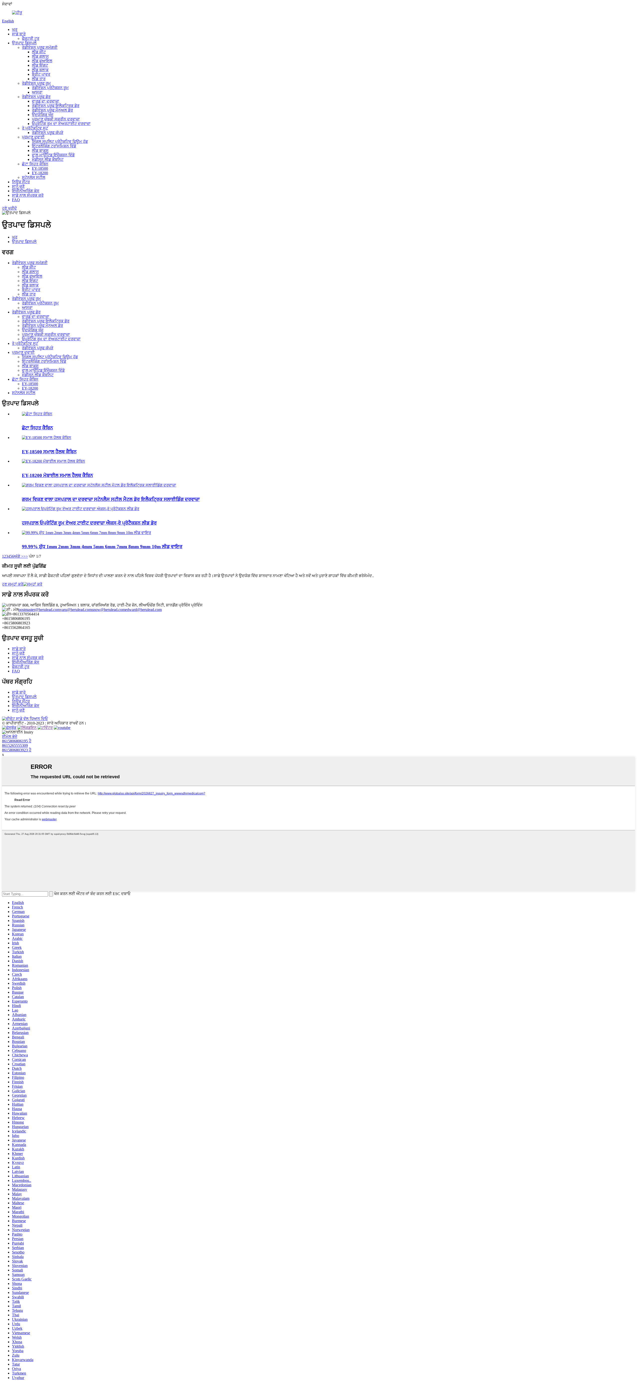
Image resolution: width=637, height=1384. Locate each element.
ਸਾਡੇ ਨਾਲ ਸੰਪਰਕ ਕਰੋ (28, 195)
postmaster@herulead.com (39, 609)
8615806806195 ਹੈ (16, 741)
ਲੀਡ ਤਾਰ (39, 79)
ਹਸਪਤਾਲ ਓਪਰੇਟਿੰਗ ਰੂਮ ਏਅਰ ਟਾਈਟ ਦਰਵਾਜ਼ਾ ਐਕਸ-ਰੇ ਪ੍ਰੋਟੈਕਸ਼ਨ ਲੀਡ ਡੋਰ (89, 523)
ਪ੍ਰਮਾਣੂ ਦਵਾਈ (33, 137)
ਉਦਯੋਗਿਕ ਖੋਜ (42, 115)
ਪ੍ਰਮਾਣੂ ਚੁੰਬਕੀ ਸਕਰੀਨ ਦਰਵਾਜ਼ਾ (56, 119)
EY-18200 (40, 173)
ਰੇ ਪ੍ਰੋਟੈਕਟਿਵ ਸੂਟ (35, 128)
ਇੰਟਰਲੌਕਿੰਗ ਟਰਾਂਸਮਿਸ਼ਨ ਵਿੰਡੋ (54, 146)
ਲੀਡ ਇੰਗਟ (40, 65)
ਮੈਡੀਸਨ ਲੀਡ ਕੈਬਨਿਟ (47, 159)
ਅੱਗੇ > (18, 556)
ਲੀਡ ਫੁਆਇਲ (42, 61)
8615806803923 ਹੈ (16, 750)
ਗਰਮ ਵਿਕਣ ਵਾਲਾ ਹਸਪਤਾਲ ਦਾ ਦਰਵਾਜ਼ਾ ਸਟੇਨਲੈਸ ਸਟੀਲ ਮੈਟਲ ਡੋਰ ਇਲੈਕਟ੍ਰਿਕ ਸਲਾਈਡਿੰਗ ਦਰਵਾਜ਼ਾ (111, 499)
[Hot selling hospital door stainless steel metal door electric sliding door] (99, 485)
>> (25, 556)
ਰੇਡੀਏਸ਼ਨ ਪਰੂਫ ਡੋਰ (36, 97)
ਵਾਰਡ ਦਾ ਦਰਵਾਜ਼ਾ (45, 101)
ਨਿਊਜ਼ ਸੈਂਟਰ (21, 182)
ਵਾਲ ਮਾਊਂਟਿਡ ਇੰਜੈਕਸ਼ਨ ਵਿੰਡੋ (53, 155)
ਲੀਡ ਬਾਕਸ (40, 150)
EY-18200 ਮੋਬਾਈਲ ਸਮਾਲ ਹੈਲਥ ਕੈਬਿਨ (57, 475)
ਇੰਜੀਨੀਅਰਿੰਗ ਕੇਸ (25, 191)
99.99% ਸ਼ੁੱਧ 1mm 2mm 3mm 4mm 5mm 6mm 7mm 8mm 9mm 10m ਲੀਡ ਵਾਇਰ (102, 546)
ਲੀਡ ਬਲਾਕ (40, 70)
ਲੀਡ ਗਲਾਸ (40, 56)
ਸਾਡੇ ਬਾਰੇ (19, 34)
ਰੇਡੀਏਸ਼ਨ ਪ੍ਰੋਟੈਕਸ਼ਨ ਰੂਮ (50, 88)
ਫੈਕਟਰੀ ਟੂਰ (30, 38)
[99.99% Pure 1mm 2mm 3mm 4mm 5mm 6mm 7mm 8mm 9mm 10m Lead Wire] (86, 533)
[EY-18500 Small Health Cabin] (46, 437)
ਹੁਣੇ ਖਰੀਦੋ (9, 208)
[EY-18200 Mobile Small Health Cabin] (53, 461)
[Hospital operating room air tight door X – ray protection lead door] (80, 509)
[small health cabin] (37, 414)
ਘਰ (14, 29)
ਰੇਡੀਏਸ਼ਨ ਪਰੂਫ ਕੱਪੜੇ (47, 132)
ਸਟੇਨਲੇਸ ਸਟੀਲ (33, 177)
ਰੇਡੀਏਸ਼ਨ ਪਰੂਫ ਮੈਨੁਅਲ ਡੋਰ (52, 110)
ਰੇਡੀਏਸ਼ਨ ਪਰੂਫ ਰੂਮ (36, 83)
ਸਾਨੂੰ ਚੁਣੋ (18, 186)
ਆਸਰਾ (37, 92)
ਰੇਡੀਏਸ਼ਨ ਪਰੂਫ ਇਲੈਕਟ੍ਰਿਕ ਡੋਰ (55, 106)
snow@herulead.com (108, 609)
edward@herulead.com (143, 609)
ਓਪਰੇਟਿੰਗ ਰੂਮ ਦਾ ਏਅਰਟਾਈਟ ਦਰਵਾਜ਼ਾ (61, 123)
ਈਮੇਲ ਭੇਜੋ (9, 736)
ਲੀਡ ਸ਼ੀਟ (39, 52)
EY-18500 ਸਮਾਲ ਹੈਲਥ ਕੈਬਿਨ (49, 451)
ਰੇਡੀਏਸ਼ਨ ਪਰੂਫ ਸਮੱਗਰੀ (39, 47)
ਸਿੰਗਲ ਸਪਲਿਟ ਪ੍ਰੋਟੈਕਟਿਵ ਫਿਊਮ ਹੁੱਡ (60, 141)
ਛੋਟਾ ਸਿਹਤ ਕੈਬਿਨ (35, 164)
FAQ (16, 200)
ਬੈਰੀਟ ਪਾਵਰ (41, 74)
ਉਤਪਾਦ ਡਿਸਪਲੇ (24, 43)
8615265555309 (15, 745)
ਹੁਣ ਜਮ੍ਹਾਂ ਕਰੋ (12, 584)
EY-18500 (40, 168)
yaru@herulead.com (76, 609)
